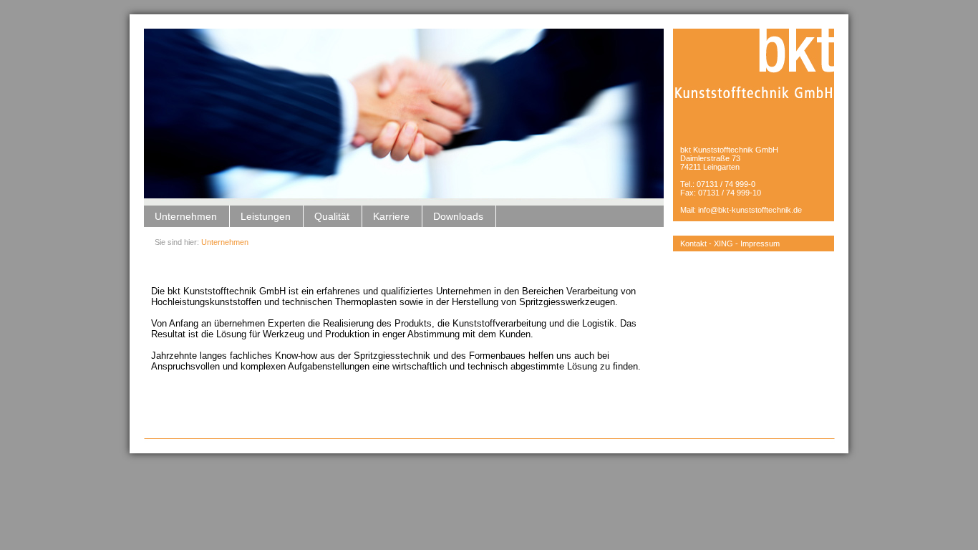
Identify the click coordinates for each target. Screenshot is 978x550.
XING (723, 243)
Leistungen (266, 216)
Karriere (391, 216)
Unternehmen (186, 216)
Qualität (331, 216)
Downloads (458, 216)
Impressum (760, 243)
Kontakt (693, 243)
